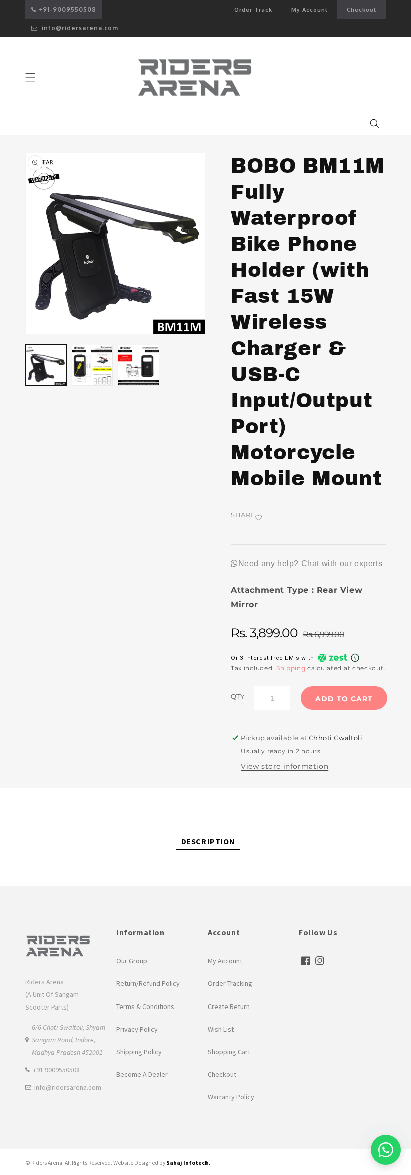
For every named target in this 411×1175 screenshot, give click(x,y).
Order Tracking (230, 983)
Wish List (221, 1029)
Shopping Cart (229, 1051)
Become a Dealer (142, 1074)
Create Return (229, 1006)
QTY (237, 696)
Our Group (131, 960)
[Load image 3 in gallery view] (138, 365)
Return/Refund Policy (148, 983)
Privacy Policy (137, 1029)
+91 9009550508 (56, 1069)
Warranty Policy (231, 1096)
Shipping (291, 668)
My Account (314, 12)
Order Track (253, 9)
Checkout (361, 9)
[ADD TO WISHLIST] (285, 517)
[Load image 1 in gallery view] (46, 365)
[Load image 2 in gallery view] (92, 365)
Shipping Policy (139, 1051)
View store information (284, 766)
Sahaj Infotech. (188, 1162)
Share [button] (243, 515)
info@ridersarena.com (79, 28)
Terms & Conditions (145, 1006)
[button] (30, 77)
